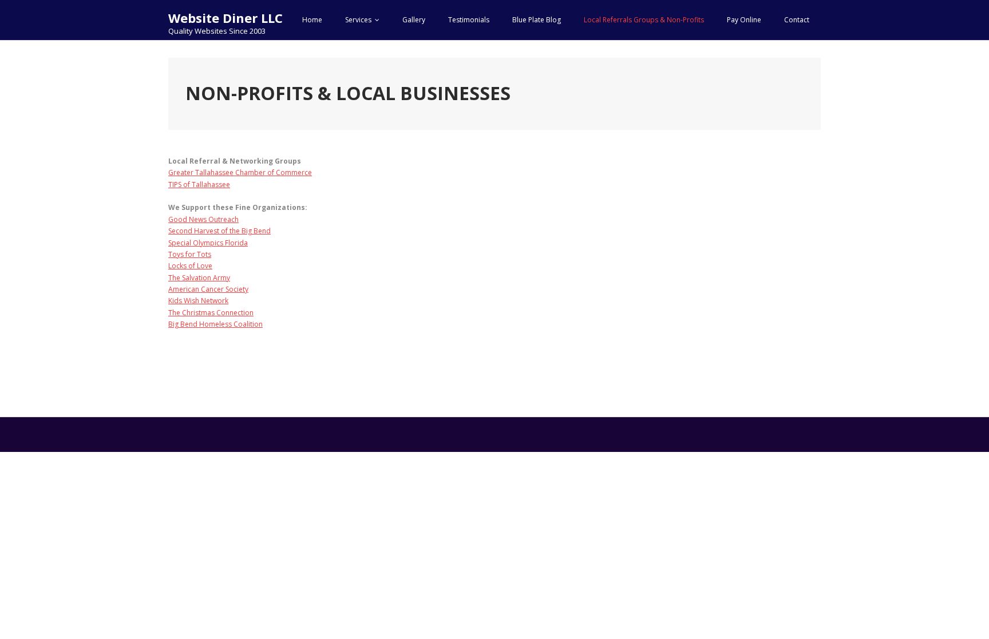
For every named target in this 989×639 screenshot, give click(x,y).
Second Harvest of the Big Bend (219, 231)
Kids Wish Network (198, 300)
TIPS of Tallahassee (199, 184)
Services (358, 20)
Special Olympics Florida (208, 243)
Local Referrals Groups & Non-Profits (644, 20)
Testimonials (468, 20)
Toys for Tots (189, 254)
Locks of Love (190, 266)
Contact (796, 20)
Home (312, 20)
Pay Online (744, 20)
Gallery (413, 20)
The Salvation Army (199, 278)
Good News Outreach (203, 219)
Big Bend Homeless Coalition (215, 324)
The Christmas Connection (211, 312)
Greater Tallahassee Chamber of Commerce (240, 172)
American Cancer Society (208, 289)
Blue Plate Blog (536, 20)
